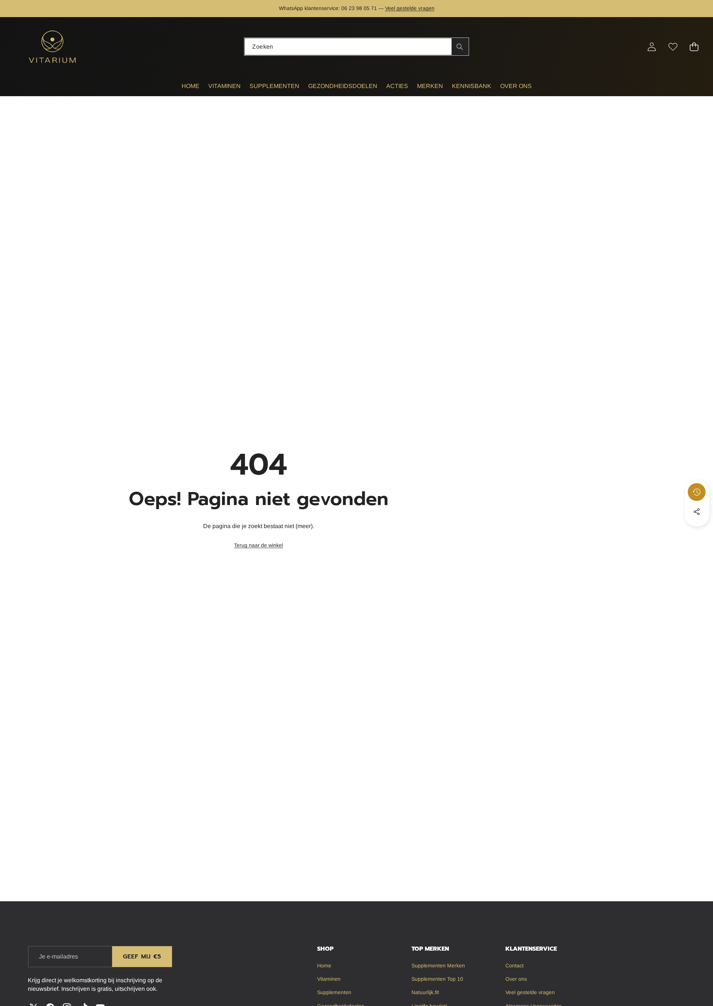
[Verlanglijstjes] (673, 46)
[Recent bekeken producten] (697, 492)
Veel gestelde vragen (409, 8)
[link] (258, 545)
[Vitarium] (53, 47)
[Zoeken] (460, 46)
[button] (29, 8)
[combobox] (356, 46)
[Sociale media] (697, 512)
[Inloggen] (652, 46)
